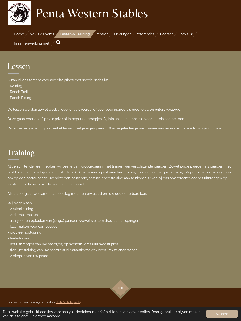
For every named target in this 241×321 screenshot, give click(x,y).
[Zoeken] (58, 42)
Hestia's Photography (68, 302)
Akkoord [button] (222, 314)
